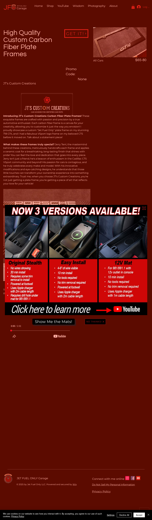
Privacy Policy (17, 516)
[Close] (148, 515)
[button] (144, 208)
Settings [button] (110, 514)
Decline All (124, 514)
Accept (139, 514)
